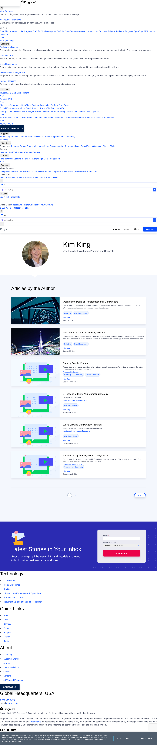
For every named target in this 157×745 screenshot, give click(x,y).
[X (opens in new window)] (5, 731)
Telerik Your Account (43, 205)
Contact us (10, 687)
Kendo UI (36, 108)
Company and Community (73, 375)
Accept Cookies (123, 738)
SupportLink (16, 205)
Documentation (57, 146)
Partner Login (37, 159)
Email (105, 536)
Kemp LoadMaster (68, 111)
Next (140, 495)
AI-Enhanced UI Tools (10, 117)
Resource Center (18, 146)
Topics (126, 229)
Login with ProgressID (10, 197)
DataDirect (26, 105)
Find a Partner (6, 159)
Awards (6, 663)
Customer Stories (101, 146)
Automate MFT (57, 119)
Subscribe (150, 229)
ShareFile (45, 108)
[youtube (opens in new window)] (8, 731)
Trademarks (35, 722)
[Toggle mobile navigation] (2, 224)
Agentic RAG (19, 31)
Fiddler (39, 117)
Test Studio (48, 117)
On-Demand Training (30, 152)
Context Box (96, 31)
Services (4, 140)
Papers (30, 146)
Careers (47, 177)
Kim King (66, 317)
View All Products (12, 128)
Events (89, 146)
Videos (46, 146)
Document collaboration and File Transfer (73, 117)
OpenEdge (64, 105)
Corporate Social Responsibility (66, 171)
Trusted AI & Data (8, 93)
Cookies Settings (145, 738)
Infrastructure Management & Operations (31, 111)
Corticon (35, 105)
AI (2, 8)
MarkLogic (5, 105)
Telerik (29, 108)
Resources (6, 143)
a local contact (13, 703)
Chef (10, 111)
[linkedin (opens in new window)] (14, 731)
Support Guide (57, 136)
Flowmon (55, 111)
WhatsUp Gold (84, 111)
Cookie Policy (37, 739)
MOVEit (60, 108)
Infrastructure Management (12, 72)
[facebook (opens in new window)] (1, 731)
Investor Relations (8, 177)
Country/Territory (109, 542)
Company (5, 165)
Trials (5, 620)
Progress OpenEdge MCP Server (140, 31)
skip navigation (10, 3)
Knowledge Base (72, 146)
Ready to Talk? (22, 208)
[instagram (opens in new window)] (11, 731)
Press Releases (24, 177)
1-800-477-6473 (7, 208)
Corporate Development (40, 171)
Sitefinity (21, 108)
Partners (5, 155)
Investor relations (11, 667)
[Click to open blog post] (35, 310)
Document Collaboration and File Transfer (22, 602)
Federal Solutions (8, 81)
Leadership (24, 171)
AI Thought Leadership (10, 20)
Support (4, 133)
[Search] (1, 181)
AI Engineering (7, 40)
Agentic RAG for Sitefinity (37, 31)
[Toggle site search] (1, 211)
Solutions (5, 44)
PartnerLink (28, 205)
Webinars (38, 146)
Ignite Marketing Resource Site (75, 400)
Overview (117, 229)
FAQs (112, 146)
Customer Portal (26, 136)
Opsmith (4, 36)
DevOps (3, 111)
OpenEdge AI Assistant (113, 31)
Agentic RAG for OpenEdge (62, 31)
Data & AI (67, 313)
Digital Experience (8, 64)
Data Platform (6, 31)
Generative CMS (83, 31)
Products (5, 89)
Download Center (42, 136)
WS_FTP (12, 124)
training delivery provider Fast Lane (76, 431)
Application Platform (49, 105)
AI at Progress (6, 11)
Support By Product (9, 136)
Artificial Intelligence (9, 47)
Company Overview (9, 171)
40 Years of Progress (13, 680)
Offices (55, 177)
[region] (78, 738)
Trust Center (38, 177)
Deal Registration (30, 160)
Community (69, 136)
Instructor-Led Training (10, 152)
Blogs (83, 146)
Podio (53, 108)
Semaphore (15, 105)
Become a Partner (22, 159)
